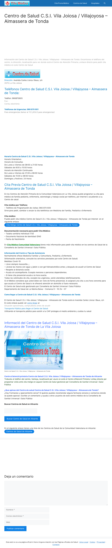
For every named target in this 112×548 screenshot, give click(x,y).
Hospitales (95, 3)
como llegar (32, 303)
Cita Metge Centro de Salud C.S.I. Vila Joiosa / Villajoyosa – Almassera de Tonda (42, 225)
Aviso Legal (83, 542)
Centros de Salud (80, 3)
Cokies (92, 542)
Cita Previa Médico (61, 3)
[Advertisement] (56, 39)
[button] (105, 3)
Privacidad (101, 542)
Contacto (56, 545)
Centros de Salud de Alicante (19, 431)
